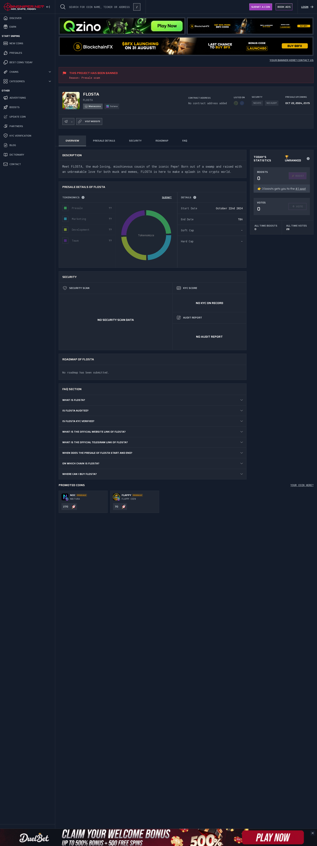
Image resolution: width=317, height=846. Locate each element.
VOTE (299, 206)
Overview (72, 141)
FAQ (184, 141)
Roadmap (161, 141)
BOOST (299, 176)
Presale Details (104, 141)
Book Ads (284, 7)
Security (135, 141)
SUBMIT (167, 197)
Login (304, 7)
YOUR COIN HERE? (302, 485)
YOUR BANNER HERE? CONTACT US (292, 60)
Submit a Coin (260, 7)
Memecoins (95, 106)
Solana (114, 106)
